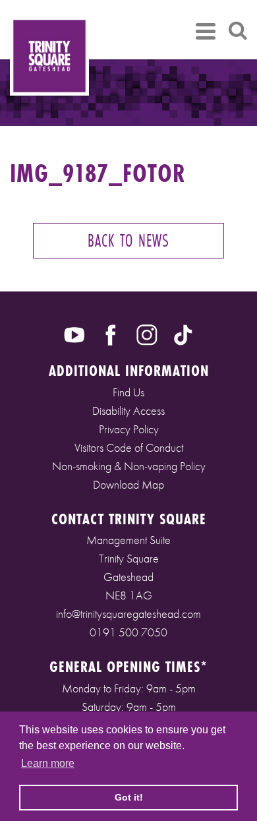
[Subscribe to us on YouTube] (74, 334)
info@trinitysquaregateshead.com (128, 613)
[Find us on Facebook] (110, 334)
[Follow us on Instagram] (146, 334)
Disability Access (128, 410)
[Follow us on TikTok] (183, 334)
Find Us (128, 392)
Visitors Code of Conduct (128, 447)
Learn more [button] (47, 763)
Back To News (128, 240)
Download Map (128, 484)
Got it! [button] (129, 797)
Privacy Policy (129, 429)
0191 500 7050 (128, 632)
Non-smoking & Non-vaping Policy (129, 465)
